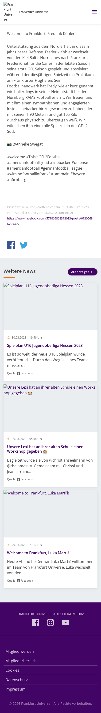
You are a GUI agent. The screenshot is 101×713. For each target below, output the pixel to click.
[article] (50, 332)
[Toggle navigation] (92, 11)
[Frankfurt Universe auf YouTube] (65, 623)
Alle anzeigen (80, 272)
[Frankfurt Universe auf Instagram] (50, 623)
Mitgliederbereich (21, 660)
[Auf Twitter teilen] (24, 246)
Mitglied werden (19, 651)
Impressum (15, 689)
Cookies (12, 670)
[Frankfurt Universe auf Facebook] (35, 623)
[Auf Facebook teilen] (11, 246)
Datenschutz (16, 679)
